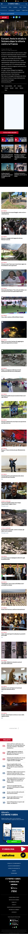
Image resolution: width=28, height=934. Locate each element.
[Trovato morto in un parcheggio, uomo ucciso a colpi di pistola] (14, 200)
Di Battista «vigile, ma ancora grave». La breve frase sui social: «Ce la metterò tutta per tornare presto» (16, 773)
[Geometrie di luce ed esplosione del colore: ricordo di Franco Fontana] (14, 463)
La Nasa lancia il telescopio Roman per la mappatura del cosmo (7, 175)
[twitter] (2, 1)
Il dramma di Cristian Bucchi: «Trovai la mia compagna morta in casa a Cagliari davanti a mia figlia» (16, 759)
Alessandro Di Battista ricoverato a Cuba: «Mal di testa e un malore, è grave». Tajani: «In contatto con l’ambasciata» (16, 780)
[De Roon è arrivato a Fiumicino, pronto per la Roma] (20, 167)
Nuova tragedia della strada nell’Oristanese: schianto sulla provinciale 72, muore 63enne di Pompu (15, 766)
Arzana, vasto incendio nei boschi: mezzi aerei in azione (15, 792)
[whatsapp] (6, 1)
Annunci (14, 870)
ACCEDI (25, 1)
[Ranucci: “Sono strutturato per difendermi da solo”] (14, 438)
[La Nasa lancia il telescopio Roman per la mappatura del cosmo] (7, 167)
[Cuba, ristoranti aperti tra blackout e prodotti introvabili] (14, 621)
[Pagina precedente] (18, 728)
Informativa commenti (14, 909)
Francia (6, 88)
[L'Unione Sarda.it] (14, 3)
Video (10, 7)
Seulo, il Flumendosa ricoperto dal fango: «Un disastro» (15, 802)
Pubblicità (14, 902)
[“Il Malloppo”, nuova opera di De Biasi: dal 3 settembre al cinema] (14, 571)
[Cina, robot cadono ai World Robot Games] (14, 305)
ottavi (16, 88)
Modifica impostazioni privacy (14, 907)
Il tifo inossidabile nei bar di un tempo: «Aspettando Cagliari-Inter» (11, 503)
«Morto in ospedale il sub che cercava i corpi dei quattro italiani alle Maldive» (15, 787)
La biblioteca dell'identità (14, 868)
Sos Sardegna (11, 10)
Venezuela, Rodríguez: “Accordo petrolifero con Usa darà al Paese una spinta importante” (14, 290)
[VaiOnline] (14, 888)
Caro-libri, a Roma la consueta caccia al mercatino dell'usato (11, 662)
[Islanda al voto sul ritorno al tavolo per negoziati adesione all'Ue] (14, 676)
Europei (11, 88)
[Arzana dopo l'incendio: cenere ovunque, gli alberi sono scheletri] (14, 517)
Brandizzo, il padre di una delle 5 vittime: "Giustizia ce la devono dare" (20, 157)
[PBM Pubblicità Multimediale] (14, 891)
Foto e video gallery (9, 132)
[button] (11, 17)
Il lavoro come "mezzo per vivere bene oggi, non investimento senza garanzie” (13, 264)
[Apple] (14, 920)
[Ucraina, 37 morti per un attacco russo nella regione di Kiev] (14, 702)
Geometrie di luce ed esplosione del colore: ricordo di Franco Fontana (12, 476)
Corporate (14, 912)
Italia (20, 7)
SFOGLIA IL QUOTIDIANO (7, 13)
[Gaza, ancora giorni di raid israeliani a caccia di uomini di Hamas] (7, 149)
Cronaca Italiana (8, 85)
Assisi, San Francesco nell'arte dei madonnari (13, 609)
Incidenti (18, 10)
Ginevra (21, 88)
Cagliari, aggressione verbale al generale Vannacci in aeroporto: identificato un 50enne (15, 753)
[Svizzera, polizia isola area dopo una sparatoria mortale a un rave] (14, 409)
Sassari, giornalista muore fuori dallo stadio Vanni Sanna (15, 797)
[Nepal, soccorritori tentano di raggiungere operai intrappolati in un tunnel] (14, 329)
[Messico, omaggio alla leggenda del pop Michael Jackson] (14, 226)
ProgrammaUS (4, 7)
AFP (15, 85)
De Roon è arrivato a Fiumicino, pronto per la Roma (20, 175)
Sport (4, 17)
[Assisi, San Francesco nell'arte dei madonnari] (14, 597)
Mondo (24, 7)
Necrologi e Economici (14, 899)
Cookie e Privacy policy (14, 897)
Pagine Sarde (14, 873)
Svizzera (19, 85)
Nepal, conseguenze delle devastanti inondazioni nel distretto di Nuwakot (11, 370)
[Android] (14, 923)
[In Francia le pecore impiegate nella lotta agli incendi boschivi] (14, 545)
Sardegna (15, 7)
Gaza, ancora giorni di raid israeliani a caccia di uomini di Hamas (7, 156)
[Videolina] (14, 849)
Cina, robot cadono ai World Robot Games (12, 317)
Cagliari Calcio (25, 10)
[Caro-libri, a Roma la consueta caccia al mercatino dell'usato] (14, 650)
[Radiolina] (14, 855)
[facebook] (4, 1)
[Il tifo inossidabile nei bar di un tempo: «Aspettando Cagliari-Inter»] (14, 490)
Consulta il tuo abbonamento (14, 863)
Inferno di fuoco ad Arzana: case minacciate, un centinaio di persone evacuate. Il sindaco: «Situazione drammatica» (16, 746)
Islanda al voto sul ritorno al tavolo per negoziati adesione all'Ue (11, 688)
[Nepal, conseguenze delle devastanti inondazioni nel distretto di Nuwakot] (14, 357)
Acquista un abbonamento (14, 865)
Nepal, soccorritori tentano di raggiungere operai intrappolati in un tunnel (12, 342)
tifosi (6, 90)
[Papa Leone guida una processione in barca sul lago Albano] (14, 383)
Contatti (14, 904)
